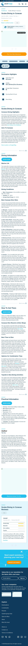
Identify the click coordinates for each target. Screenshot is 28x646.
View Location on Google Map (8, 145)
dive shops (20, 328)
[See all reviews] (1, 0)
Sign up (22, 578)
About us (23, 0)
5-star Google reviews (8, 0)
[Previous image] (12, 49)
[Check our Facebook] (21, 637)
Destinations (5, 605)
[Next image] (16, 49)
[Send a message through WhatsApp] (9, 637)
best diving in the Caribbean (14, 125)
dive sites (3, 366)
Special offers (5, 616)
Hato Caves (15, 384)
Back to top (22, 150)
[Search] (19, 4)
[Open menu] (25, 4)
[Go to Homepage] (6, 4)
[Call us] (6, 637)
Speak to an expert (14, 562)
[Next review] (16, 545)
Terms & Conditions (7, 632)
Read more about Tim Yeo (14, 496)
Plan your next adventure (14, 54)
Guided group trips (7, 613)
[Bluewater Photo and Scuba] (6, 594)
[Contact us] (22, 4)
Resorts (4, 610)
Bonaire (3, 169)
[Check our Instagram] (18, 637)
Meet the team (6, 622)
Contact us (5, 629)
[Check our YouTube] (25, 637)
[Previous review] (12, 545)
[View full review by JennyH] (14, 529)
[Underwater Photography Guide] (17, 594)
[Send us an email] (2, 637)
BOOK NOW (6, 159)
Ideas (3, 619)
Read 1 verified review (7, 22)
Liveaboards (5, 607)
